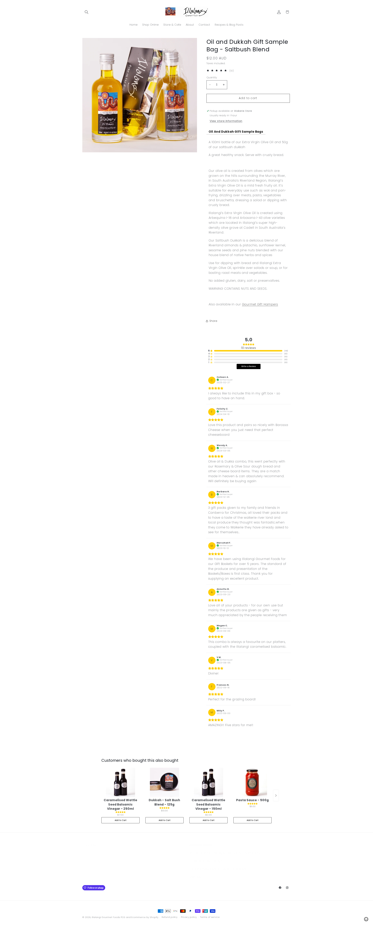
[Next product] (276, 795)
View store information (226, 121)
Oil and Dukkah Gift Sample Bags (236, 131)
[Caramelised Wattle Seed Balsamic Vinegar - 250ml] (120, 782)
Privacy (87, 855)
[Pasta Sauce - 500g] (252, 782)
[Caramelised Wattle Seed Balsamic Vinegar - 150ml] (208, 782)
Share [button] (213, 321)
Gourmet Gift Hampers (260, 304)
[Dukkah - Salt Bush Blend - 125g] (164, 782)
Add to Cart (120, 820)
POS (123, 917)
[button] (86, 12)
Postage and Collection (98, 861)
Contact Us (90, 849)
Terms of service (210, 917)
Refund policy (169, 917)
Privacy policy (189, 917)
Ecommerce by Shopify (144, 917)
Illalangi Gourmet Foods (106, 917)
